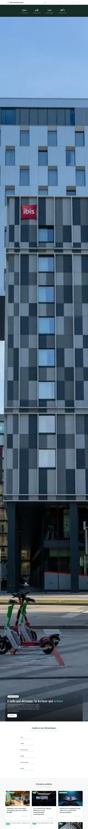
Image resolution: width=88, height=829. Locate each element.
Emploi (66, 2)
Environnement (72, 2)
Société (79, 2)
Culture (53, 2)
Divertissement (60, 2)
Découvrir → (12, 715)
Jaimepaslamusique (15, 2)
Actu (49, 2)
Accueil (45, 2)
